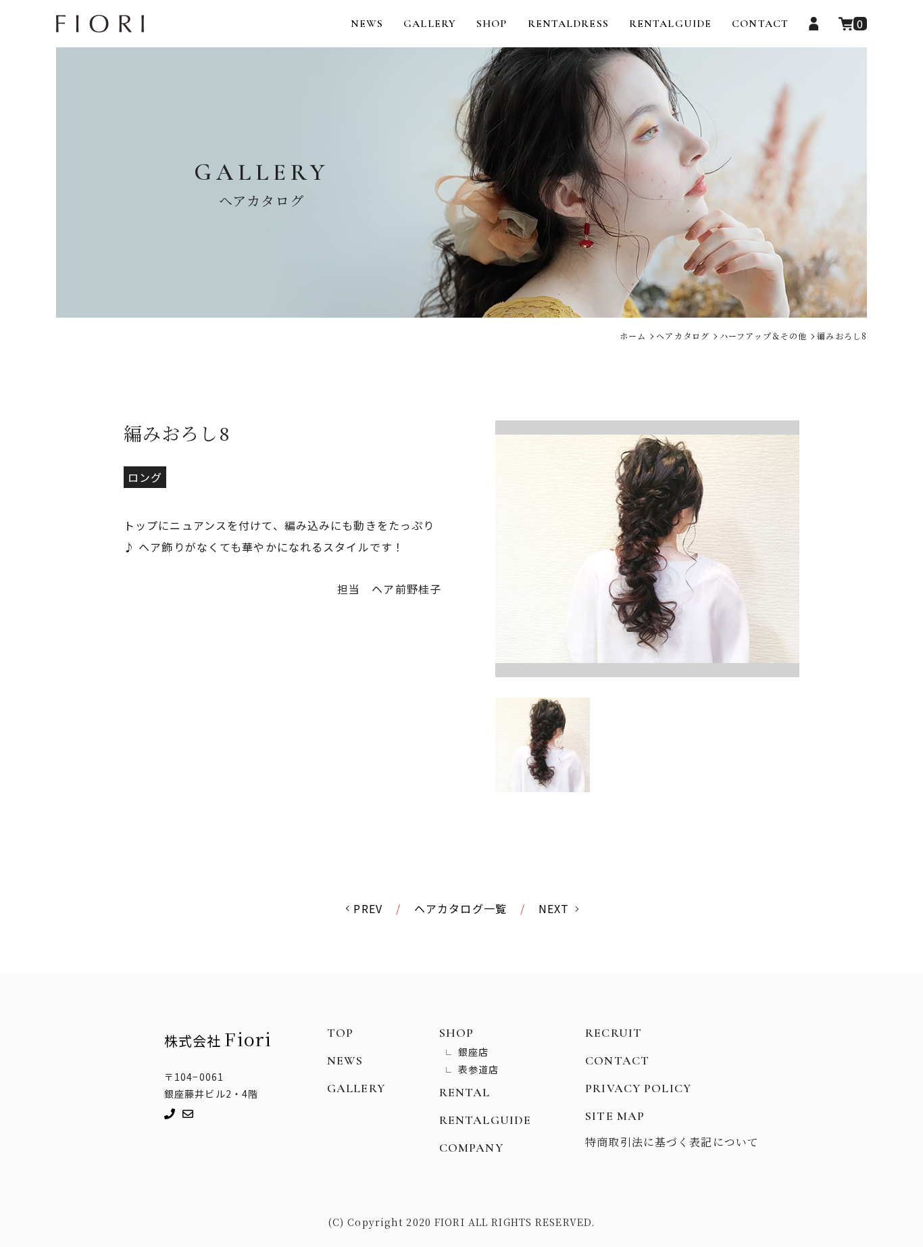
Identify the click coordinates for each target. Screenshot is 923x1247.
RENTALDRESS (568, 23)
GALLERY (429, 23)
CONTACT (760, 23)
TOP (340, 1032)
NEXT (554, 908)
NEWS (367, 23)
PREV (367, 908)
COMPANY (471, 1147)
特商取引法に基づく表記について (672, 1142)
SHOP (491, 23)
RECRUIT (613, 1032)
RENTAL (465, 1092)
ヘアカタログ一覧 (460, 908)
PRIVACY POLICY (638, 1088)
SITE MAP (615, 1115)
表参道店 (478, 1069)
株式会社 (218, 1038)
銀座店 (473, 1051)
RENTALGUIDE (670, 23)
